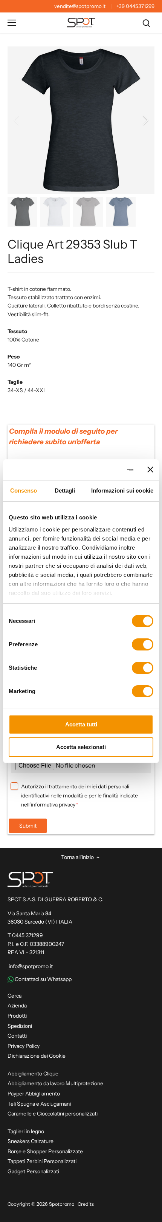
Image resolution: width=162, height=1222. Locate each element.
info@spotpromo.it (30, 966)
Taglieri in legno (26, 1131)
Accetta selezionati (81, 747)
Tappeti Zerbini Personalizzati (42, 1161)
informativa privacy (53, 804)
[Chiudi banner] (150, 470)
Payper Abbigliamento (34, 1093)
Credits (86, 1204)
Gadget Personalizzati (33, 1171)
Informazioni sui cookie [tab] (122, 490)
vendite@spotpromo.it (79, 6)
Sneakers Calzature (30, 1141)
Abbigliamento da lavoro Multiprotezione (55, 1083)
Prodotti (17, 1015)
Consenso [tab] (23, 490)
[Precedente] (17, 120)
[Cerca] (146, 22)
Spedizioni (20, 1026)
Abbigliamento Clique (33, 1073)
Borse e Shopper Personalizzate (45, 1151)
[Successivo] (145, 120)
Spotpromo (61, 1204)
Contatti (17, 1035)
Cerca (14, 995)
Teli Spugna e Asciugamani (39, 1103)
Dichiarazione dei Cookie (37, 1055)
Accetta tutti (81, 724)
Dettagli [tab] (65, 490)
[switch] (142, 644)
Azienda (17, 1005)
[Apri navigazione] (12, 23)
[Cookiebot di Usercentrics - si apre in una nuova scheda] (101, 470)
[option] (81, 120)
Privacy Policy (24, 1046)
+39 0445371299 (135, 6)
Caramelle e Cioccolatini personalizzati (53, 1113)
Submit (28, 825)
